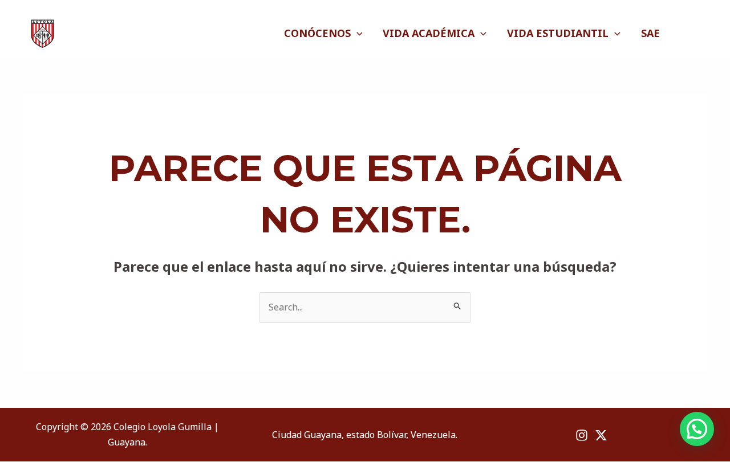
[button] (697, 429)
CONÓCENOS (317, 33)
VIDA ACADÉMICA (428, 33)
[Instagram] (687, 33)
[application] (357, 33)
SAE (650, 33)
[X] (701, 33)
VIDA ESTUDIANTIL (558, 33)
